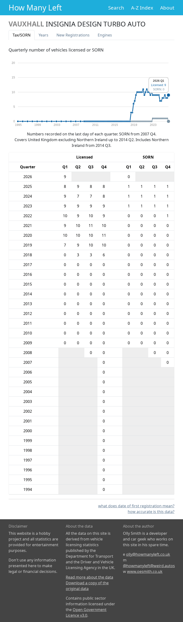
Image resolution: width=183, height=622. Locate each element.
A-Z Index (142, 7)
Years (43, 35)
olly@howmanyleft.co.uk (148, 554)
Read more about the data (89, 577)
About (167, 7)
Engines (105, 35)
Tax (21, 35)
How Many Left (35, 7)
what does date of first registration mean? (136, 506)
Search (116, 7)
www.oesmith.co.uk (145, 571)
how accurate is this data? (151, 511)
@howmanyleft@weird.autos (149, 565)
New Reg (73, 35)
